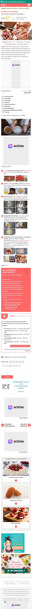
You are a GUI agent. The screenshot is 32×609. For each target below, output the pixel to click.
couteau (27, 245)
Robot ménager (9, 54)
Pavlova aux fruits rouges (16, 477)
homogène (21, 216)
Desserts (18, 48)
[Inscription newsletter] (16, 564)
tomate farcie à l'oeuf (10, 307)
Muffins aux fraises (24, 8)
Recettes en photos (12, 8)
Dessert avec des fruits (19, 54)
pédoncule (27, 170)
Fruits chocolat (21, 56)
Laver (5, 170)
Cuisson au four (24, 46)
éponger (8, 172)
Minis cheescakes (16, 523)
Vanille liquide (26, 52)
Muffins (3, 54)
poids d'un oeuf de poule (9, 287)
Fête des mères (8, 46)
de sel (7, 112)
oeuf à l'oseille (8, 299)
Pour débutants (24, 48)
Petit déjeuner (8, 58)
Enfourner (13, 243)
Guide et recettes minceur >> (14, 1)
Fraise (2, 52)
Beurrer (28, 240)
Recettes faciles (8, 582)
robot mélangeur (17, 196)
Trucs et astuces (24, 584)
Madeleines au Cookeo (16, 500)
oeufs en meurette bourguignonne (13, 302)
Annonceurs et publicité (10, 598)
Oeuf (17, 52)
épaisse (14, 221)
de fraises (8, 98)
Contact (20, 598)
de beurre (7, 106)
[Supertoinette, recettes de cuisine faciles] (3, 5)
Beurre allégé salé (17, 50)
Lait (5, 52)
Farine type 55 (26, 50)
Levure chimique (11, 52)
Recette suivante (23, 425)
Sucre (20, 52)
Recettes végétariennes (7, 48)
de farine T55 (9, 96)
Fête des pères (16, 46)
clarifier (10, 183)
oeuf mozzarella (8, 306)
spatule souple (21, 240)
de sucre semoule (10, 104)
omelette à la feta (9, 309)
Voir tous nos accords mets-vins (20, 346)
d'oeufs (7, 102)
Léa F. (7, 265)
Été (14, 48)
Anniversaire (4, 56)
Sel (12, 50)
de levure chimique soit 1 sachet (13, 110)
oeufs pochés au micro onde (12, 304)
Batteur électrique (12, 56)
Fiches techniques (10, 584)
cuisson (11, 245)
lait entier (7, 100)
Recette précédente (10, 425)
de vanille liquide (9, 108)
